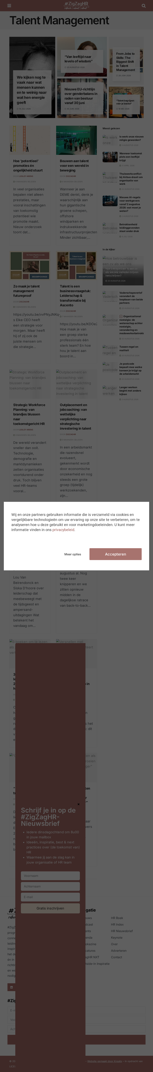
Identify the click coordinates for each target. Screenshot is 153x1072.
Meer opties (72, 554)
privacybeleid (63, 529)
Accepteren (115, 554)
